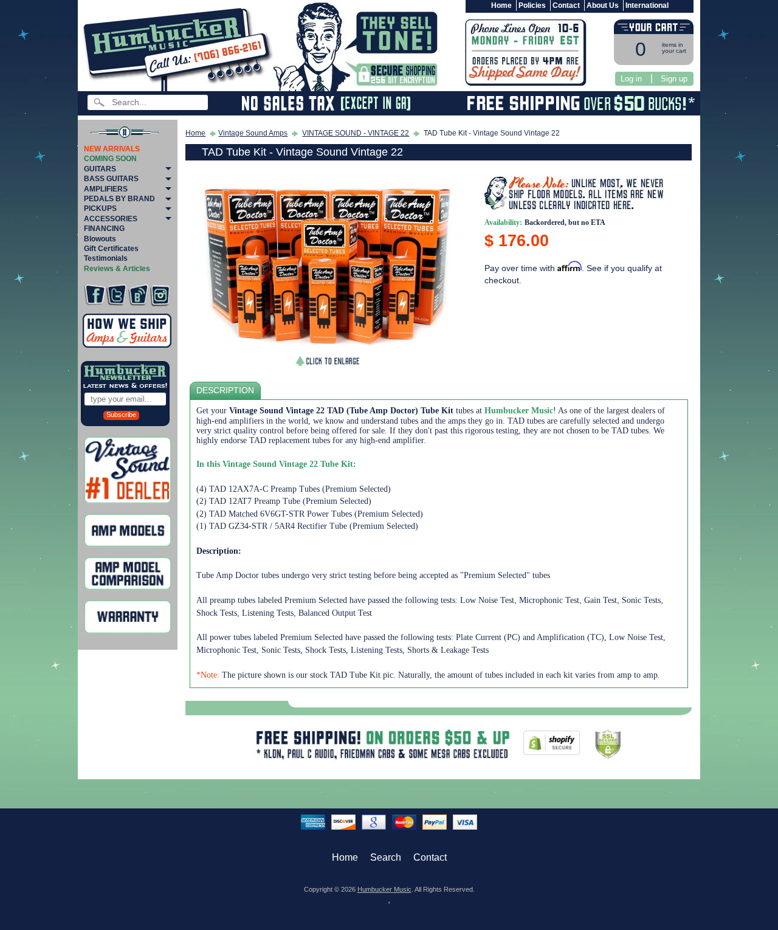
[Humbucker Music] (179, 48)
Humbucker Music (384, 889)
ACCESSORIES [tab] (110, 219)
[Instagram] (160, 295)
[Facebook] (94, 295)
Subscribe (121, 414)
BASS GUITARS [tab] (111, 178)
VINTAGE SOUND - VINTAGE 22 (355, 133)
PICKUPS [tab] (100, 208)
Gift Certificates (111, 248)
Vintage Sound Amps (252, 133)
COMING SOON (110, 158)
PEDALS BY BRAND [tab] (119, 199)
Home (501, 5)
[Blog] (138, 295)
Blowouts (100, 239)
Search (385, 857)
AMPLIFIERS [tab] (106, 189)
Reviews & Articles (117, 268)
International (647, 5)
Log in (631, 78)
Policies (532, 5)
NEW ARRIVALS (112, 149)
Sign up (674, 78)
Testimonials (106, 258)
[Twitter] (116, 295)
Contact (566, 5)
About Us (603, 5)
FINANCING (104, 228)
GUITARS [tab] (100, 169)
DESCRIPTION (225, 390)
